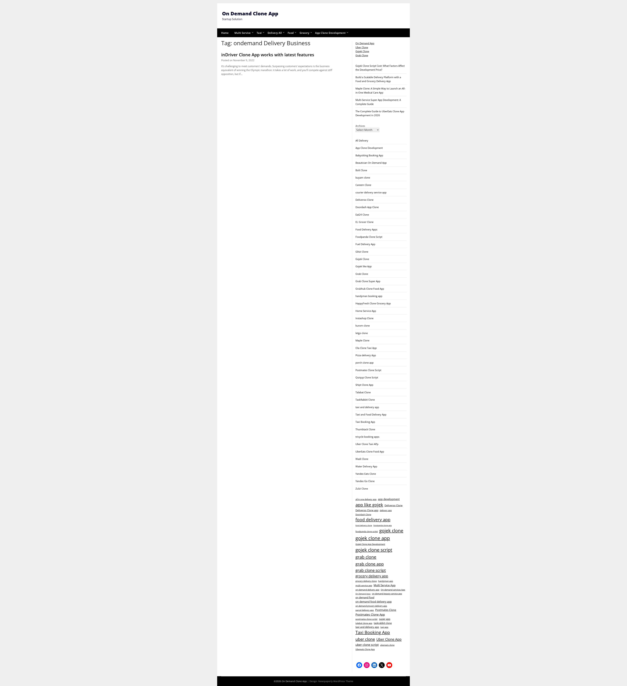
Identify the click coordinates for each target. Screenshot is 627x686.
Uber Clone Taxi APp (366, 444)
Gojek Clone (362, 51)
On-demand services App (393, 589)
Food (291, 32)
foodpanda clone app (382, 525)
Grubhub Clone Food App (369, 288)
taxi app (384, 627)
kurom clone (362, 325)
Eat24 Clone (362, 214)
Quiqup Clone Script (366, 377)
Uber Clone (361, 47)
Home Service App (365, 310)
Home (225, 32)
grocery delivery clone (366, 581)
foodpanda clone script (366, 531)
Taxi (259, 32)
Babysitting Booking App (369, 155)
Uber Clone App (389, 639)
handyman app (385, 581)
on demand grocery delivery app (371, 605)
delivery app (386, 510)
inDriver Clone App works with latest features (267, 55)
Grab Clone (361, 55)
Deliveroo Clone (364, 199)
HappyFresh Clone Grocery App (373, 303)
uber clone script (367, 645)
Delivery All (275, 32)
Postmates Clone (385, 610)
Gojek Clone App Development (370, 544)
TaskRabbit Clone (365, 399)
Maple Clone (362, 340)
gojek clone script (373, 550)
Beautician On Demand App (371, 162)
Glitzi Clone (361, 251)
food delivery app (372, 519)
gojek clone (391, 531)
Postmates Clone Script (368, 370)
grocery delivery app (371, 576)
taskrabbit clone (383, 623)
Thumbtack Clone (365, 429)
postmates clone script (366, 619)
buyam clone (362, 177)
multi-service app (363, 585)
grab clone (365, 557)
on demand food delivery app (373, 601)
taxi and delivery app (367, 407)
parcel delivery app (364, 610)
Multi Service (242, 32)
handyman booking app (368, 296)
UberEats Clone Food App (369, 451)
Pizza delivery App (365, 355)
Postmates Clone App (370, 614)
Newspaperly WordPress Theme (335, 681)
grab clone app (369, 564)
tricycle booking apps (367, 436)
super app (384, 619)
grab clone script (370, 570)
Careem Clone (363, 185)
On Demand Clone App (250, 13)
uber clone (365, 639)
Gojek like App (363, 266)
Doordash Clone (363, 514)
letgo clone (361, 333)
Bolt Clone (361, 170)
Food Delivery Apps (366, 229)
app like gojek (369, 505)
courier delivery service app (370, 192)
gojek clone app (372, 538)
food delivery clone (363, 525)
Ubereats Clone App (365, 649)
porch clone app (364, 362)
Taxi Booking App (365, 421)
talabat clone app (363, 623)
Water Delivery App (366, 466)
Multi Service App (384, 585)
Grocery (304, 32)
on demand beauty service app (387, 593)
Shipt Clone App (364, 384)
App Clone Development (330, 32)
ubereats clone (387, 645)
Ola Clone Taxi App (366, 348)
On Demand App (364, 43)
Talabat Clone (363, 392)
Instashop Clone (364, 318)
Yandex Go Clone (365, 481)
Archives (360, 125)
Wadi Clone (361, 458)
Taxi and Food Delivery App (370, 414)
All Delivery (361, 140)
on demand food (364, 597)
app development (389, 499)
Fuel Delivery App (365, 244)
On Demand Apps (362, 594)
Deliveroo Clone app (366, 510)
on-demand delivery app (367, 589)
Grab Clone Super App (367, 281)
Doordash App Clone (367, 207)
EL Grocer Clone (364, 222)
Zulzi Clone (361, 488)
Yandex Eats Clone (365, 473)
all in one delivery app (366, 499)
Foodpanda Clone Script (368, 236)
